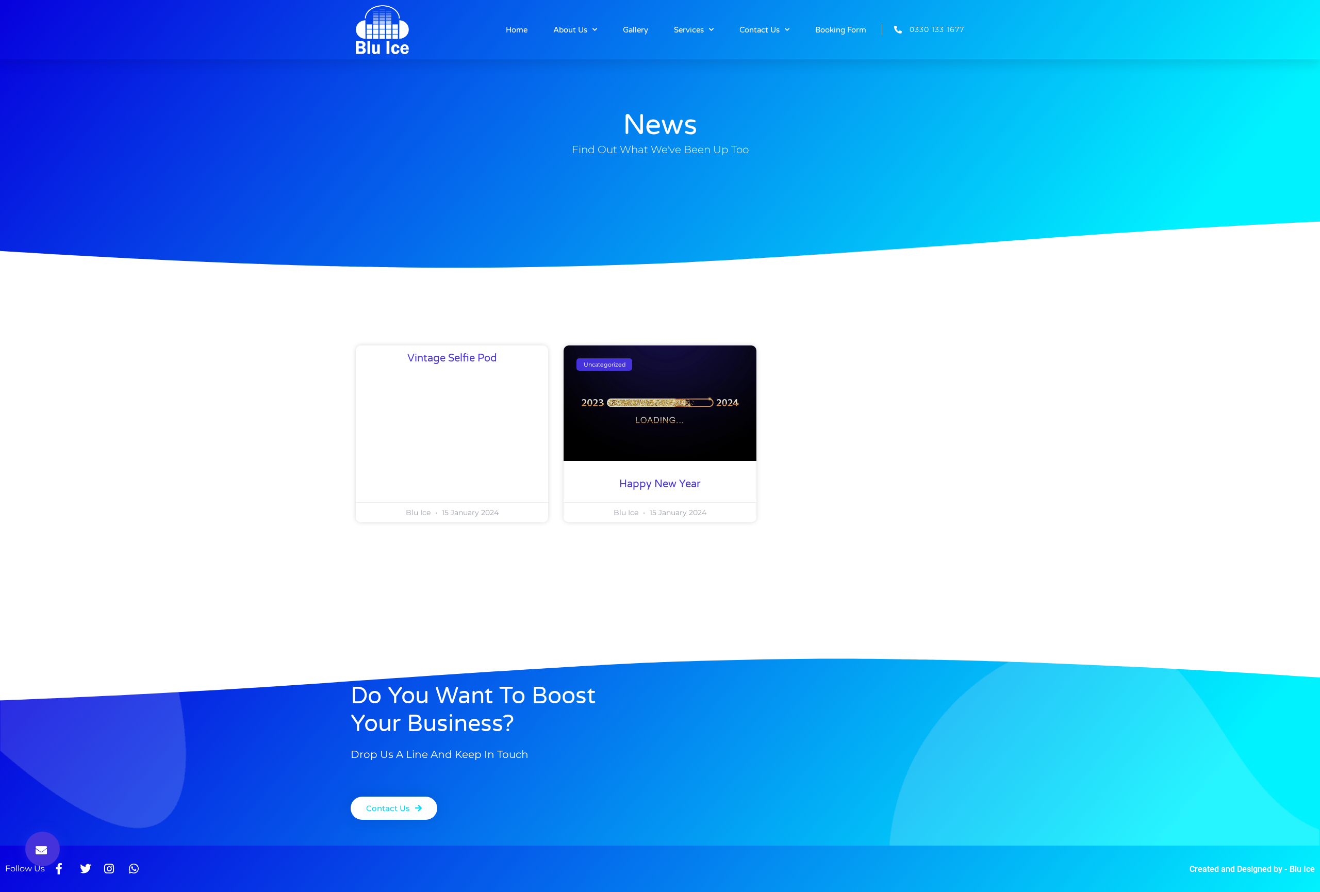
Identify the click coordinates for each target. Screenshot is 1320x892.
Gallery (635, 30)
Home (516, 30)
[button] (42, 849)
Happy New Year (660, 484)
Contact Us (759, 30)
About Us (570, 30)
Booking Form (840, 30)
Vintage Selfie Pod (452, 358)
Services (689, 30)
